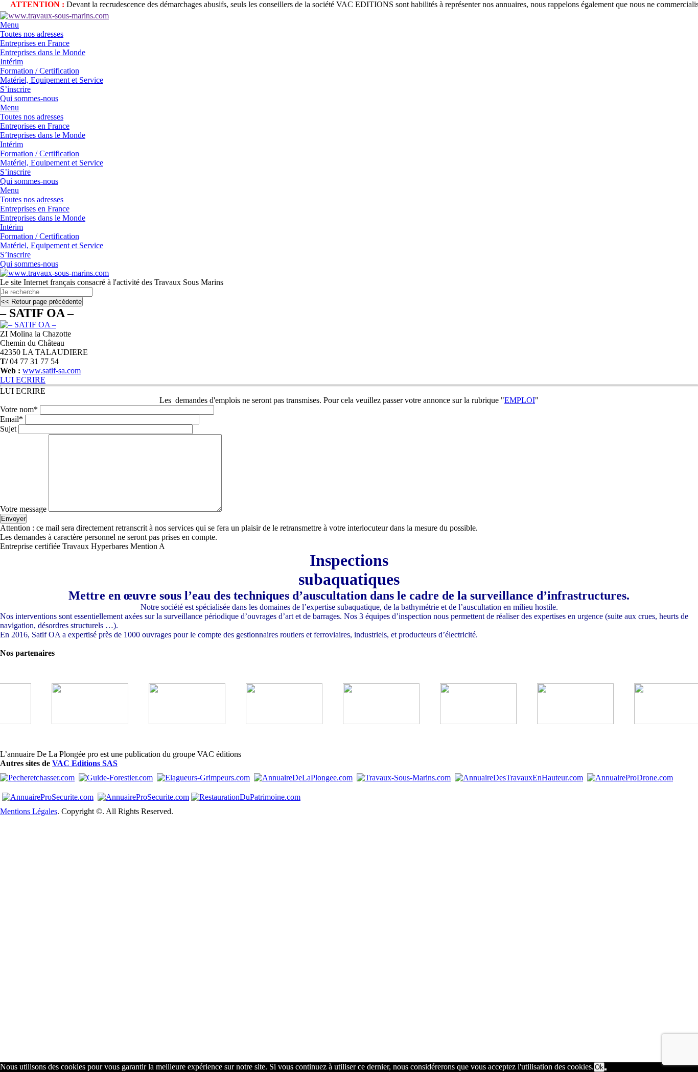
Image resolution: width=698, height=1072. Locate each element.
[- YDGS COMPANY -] (464, 721)
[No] (605, 1069)
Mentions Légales (28, 811)
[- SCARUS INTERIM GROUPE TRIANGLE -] (270, 721)
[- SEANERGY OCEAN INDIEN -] (76, 721)
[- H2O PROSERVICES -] (367, 721)
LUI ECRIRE (22, 379)
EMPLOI (519, 400)
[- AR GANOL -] (561, 721)
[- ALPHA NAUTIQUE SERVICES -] (173, 721)
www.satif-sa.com (51, 370)
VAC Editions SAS (85, 763)
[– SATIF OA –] (28, 324)
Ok (599, 1067)
